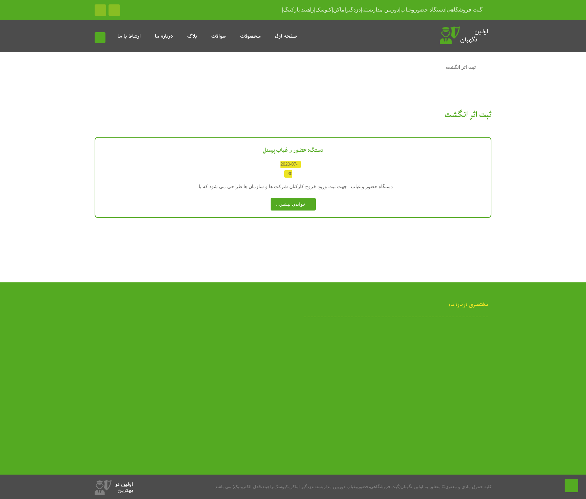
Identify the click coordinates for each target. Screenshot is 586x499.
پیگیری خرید (125, 383)
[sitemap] (415, 385)
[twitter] (377, 385)
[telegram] (386, 385)
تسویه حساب (124, 362)
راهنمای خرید (124, 340)
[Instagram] (396, 385)
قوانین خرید (125, 373)
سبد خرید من (124, 351)
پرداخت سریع (123, 329)
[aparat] (405, 385)
